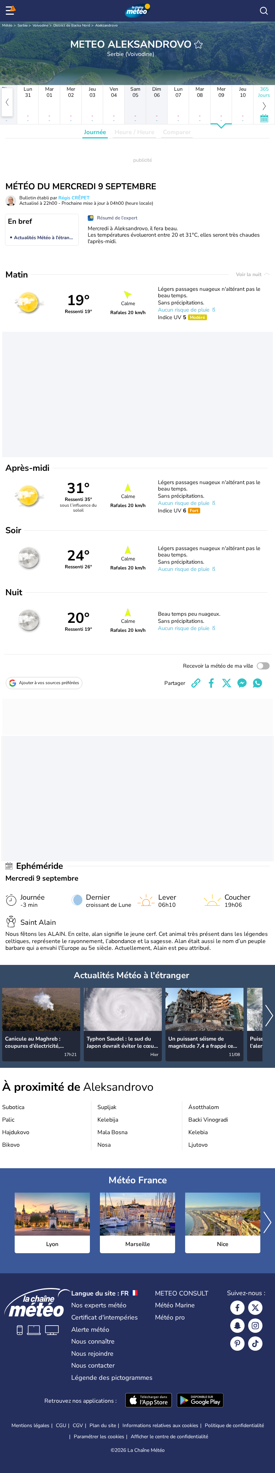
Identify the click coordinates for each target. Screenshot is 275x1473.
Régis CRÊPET (74, 198)
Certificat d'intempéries (104, 1317)
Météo (7, 25)
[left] (7, 102)
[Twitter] (255, 1308)
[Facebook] (237, 1308)
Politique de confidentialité (234, 1425)
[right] (269, 1016)
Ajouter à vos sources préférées (49, 683)
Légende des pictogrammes (112, 1377)
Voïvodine (40, 25)
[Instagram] (255, 1325)
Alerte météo (90, 1329)
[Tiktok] (255, 1343)
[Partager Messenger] (242, 683)
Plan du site (103, 1425)
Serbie (23, 25)
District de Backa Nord (71, 25)
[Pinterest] (237, 1343)
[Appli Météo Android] (200, 1401)
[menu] (11, 10)
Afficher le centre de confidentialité (169, 1437)
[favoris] (198, 44)
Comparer (177, 132)
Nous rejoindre (92, 1353)
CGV (78, 1425)
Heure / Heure (134, 132)
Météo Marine (175, 1305)
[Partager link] (196, 683)
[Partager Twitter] (226, 683)
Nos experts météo (98, 1305)
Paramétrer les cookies (99, 1437)
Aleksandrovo (106, 25)
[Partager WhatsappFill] (257, 683)
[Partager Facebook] (211, 683)
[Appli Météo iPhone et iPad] (148, 1401)
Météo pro (170, 1317)
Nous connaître (93, 1341)
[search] (264, 10)
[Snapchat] (237, 1325)
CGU (61, 1425)
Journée (95, 132)
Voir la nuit (249, 274)
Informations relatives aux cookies (160, 1425)
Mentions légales (30, 1425)
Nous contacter (93, 1365)
